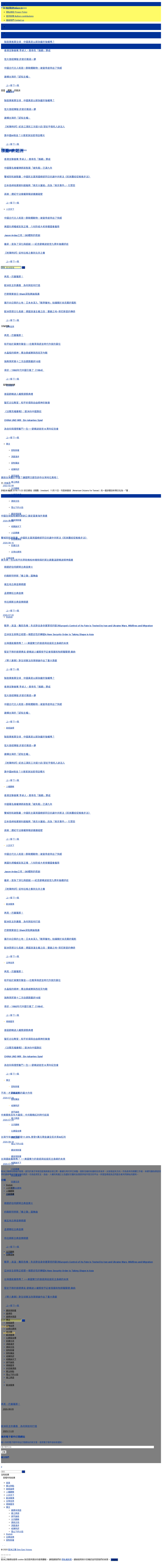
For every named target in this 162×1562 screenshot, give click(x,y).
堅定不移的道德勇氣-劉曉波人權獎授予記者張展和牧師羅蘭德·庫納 (39, 651)
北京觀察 (15, 488)
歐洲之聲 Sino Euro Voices (20, 1549)
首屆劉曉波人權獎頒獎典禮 (18, 394)
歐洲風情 (10, 904)
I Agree (114, 1560)
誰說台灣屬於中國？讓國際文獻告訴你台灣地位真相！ (30, 477)
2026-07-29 (8, 1164)
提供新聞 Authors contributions (20, 16)
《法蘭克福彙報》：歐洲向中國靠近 (23, 411)
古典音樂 (10, 1255)
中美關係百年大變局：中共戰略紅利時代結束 (25, 1115)
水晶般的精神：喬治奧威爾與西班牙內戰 (25, 352)
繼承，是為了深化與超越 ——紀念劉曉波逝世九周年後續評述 (36, 244)
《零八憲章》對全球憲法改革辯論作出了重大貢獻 (30, 660)
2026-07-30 (8, 615)
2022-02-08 (8, 485)
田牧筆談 (10, 1353)
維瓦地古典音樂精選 (15, 584)
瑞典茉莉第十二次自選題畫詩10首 (22, 361)
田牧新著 (10, 1350)
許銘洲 (17, 90)
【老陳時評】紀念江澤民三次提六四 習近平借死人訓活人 (34, 126)
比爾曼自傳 (16, 495)
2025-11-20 (8, 1431)
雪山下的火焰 (17, 507)
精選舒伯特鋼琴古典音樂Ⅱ (18, 567)
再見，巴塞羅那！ (13, 276)
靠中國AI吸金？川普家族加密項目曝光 (24, 135)
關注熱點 (10, 33)
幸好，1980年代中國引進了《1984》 (24, 370)
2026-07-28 (8, 1098)
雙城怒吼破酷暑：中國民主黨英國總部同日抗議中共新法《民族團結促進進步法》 (47, 176)
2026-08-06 (8, 521)
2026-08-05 (8, 1409)
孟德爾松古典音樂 (13, 593)
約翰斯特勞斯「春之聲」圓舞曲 (21, 575)
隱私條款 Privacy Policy (16, 12)
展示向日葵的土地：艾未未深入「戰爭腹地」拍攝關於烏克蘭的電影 (40, 302)
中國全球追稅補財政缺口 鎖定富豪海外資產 (24, 515)
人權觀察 (10, 786)
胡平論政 (15, 1112)
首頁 (8, 27)
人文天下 (10, 209)
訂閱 (3, 1452)
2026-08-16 (8, 543)
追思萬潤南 (11, 1368)
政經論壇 (10, 92)
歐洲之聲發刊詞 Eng (15, 4)
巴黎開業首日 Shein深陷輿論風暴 (22, 294)
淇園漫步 (10, 1344)
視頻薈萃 (10, 1021)
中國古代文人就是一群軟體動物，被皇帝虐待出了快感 (33, 68)
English (9, 617)
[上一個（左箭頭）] (2, 1557)
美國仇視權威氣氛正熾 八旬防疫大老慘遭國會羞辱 (31, 226)
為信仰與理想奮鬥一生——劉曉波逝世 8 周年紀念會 (31, 429)
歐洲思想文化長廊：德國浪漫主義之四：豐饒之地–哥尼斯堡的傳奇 (39, 311)
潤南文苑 (10, 1347)
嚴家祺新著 (16, 520)
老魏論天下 (16, 526)
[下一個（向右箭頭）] (5, 1557)
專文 (8, 1319)
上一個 (9, 85)
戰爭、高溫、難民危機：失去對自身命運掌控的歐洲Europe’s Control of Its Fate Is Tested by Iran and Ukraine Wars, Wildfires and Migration (78, 625)
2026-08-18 (8, 1142)
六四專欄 (15, 1169)
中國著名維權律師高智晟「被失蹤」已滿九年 (28, 168)
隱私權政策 (67, 1559)
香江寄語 (15, 482)
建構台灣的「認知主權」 (17, 76)
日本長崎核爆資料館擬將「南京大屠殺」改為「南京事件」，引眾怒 (39, 185)
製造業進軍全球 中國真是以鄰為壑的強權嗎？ (29, 42)
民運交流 (15, 1182)
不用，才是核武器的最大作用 (16, 1093)
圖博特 (9, 1313)
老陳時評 (10, 1356)
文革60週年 (16, 552)
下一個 (16, 85)
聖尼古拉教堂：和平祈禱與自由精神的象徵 (27, 402)
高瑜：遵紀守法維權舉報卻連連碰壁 (23, 194)
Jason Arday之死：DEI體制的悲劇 (22, 235)
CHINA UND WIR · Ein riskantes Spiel (23, 420)
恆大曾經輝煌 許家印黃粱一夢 (20, 59)
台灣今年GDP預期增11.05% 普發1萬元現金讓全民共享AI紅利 (33, 1137)
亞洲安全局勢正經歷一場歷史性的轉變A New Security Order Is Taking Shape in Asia (49, 634)
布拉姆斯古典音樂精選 (16, 602)
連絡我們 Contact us (15, 20)
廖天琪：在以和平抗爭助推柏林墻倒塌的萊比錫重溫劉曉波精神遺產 (37, 560)
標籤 (10, 90)
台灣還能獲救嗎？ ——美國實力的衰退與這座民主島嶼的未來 (36, 643)
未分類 (9, 1332)
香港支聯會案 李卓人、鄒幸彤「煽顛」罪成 (27, 50)
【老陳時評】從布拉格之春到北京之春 (24, 253)
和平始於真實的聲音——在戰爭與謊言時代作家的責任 (32, 344)
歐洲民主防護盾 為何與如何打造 (22, 285)
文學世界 (10, 326)
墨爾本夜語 (11, 1316)
